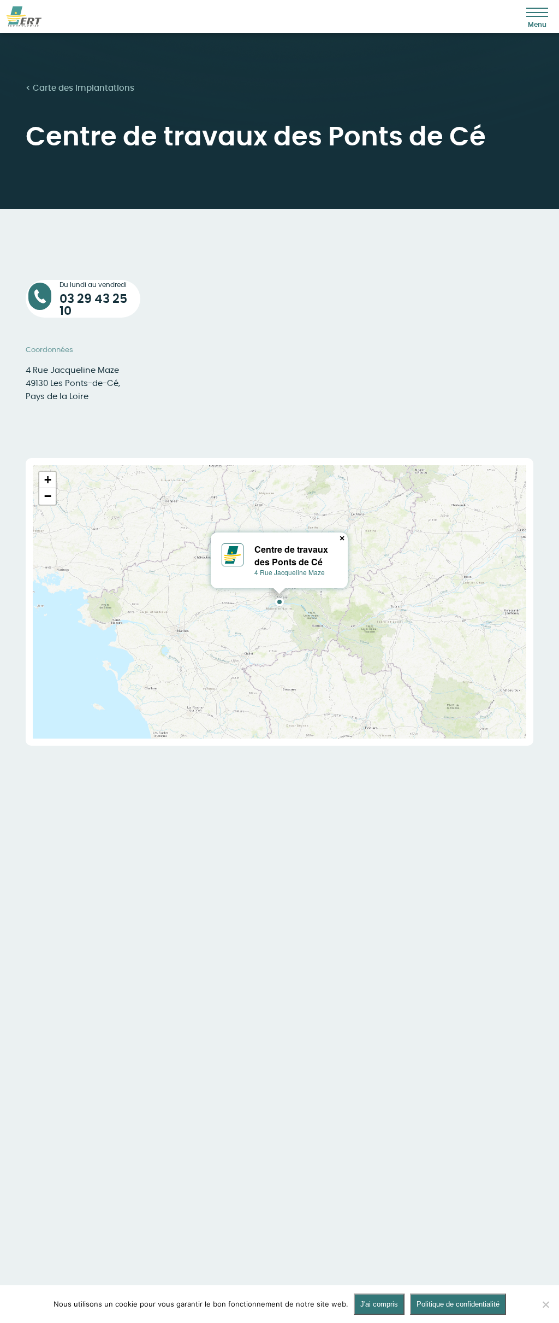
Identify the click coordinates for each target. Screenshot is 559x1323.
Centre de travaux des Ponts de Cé (291, 555)
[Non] (545, 1304)
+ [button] (47, 480)
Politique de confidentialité (458, 1304)
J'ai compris (379, 1304)
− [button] (47, 496)
